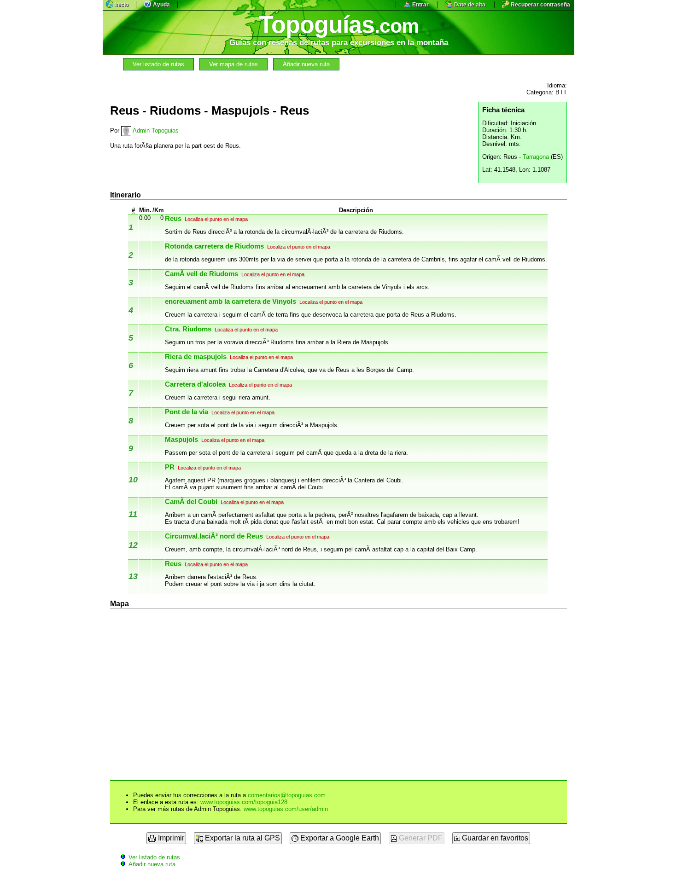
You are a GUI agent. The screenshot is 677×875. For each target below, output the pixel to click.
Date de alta (469, 4)
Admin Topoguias (155, 130)
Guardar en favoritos (494, 838)
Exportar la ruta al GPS (241, 838)
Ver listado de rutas (158, 64)
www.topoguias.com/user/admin (286, 808)
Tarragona (536, 156)
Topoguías (339, 24)
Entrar (420, 4)
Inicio (120, 4)
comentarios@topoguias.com (287, 795)
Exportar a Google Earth (338, 838)
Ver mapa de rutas (233, 64)
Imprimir (170, 838)
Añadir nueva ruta (306, 64)
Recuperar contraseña (539, 4)
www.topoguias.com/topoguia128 (243, 802)
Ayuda (161, 4)
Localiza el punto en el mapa (215, 219)
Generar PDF (420, 838)
